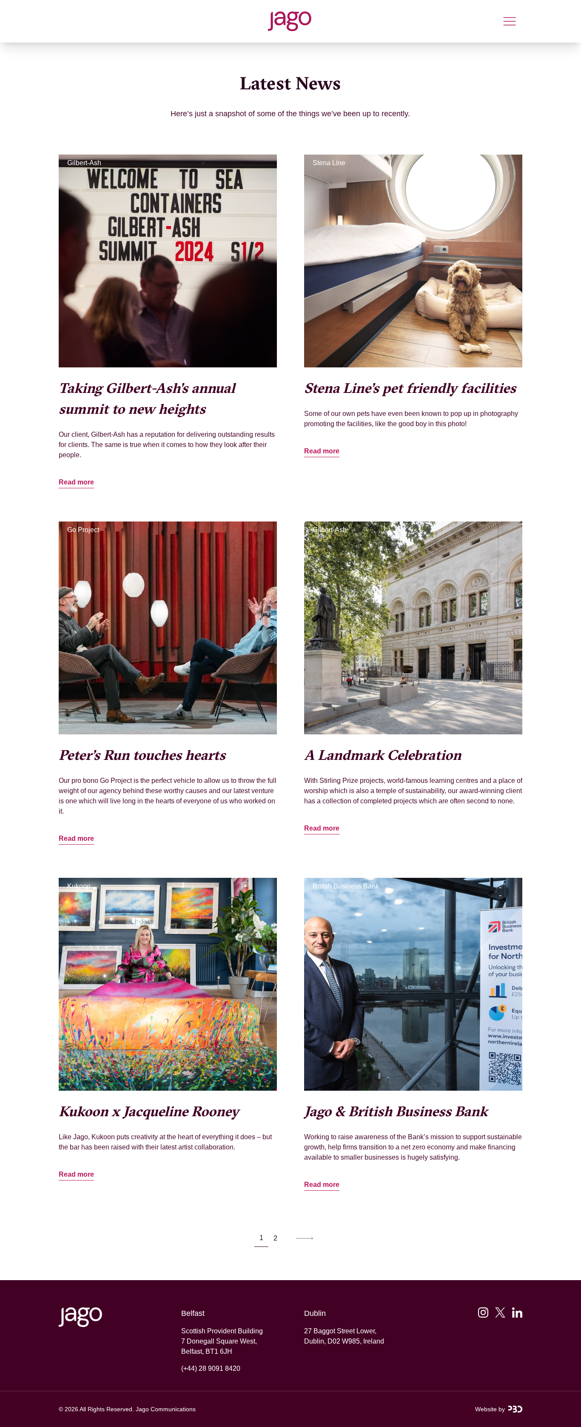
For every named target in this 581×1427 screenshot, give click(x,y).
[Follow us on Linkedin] (517, 1312)
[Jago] (289, 21)
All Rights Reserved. (107, 1409)
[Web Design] (515, 1409)
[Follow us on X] (500, 1312)
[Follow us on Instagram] (483, 1312)
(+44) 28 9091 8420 (210, 1368)
